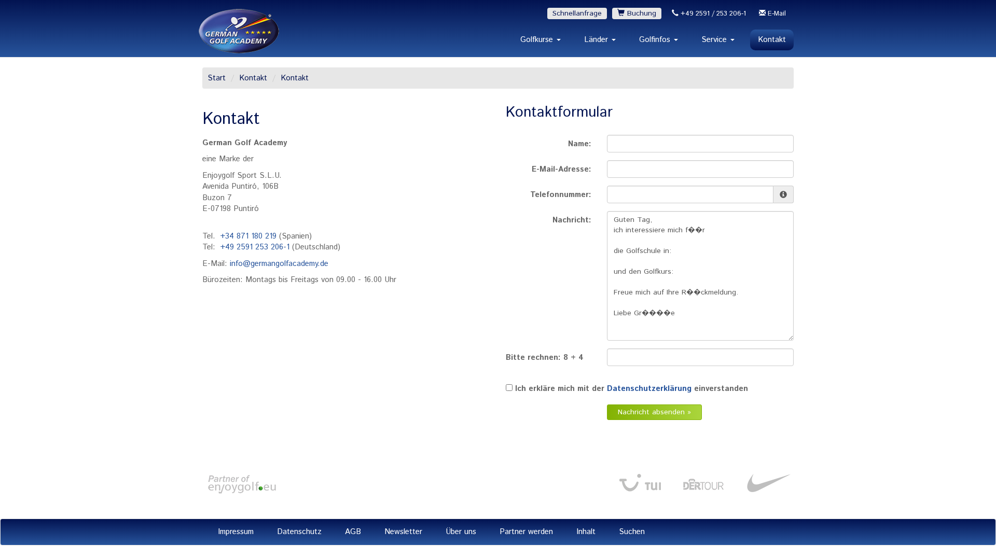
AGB (353, 531)
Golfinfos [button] (656, 39)
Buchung (640, 13)
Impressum (236, 531)
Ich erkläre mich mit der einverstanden (631, 388)
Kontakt (772, 39)
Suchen (632, 531)
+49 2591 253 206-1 (254, 247)
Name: (579, 143)
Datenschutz (299, 531)
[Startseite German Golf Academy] (239, 31)
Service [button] (715, 39)
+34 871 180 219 (248, 236)
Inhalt (586, 531)
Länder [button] (597, 39)
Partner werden (526, 531)
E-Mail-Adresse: (561, 169)
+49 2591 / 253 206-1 (712, 14)
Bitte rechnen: (548, 363)
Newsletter (403, 531)
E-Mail (776, 14)
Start (217, 78)
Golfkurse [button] (538, 39)
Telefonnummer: (560, 194)
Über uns (461, 531)
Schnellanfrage (577, 13)
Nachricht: (571, 220)
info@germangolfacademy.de (279, 263)
